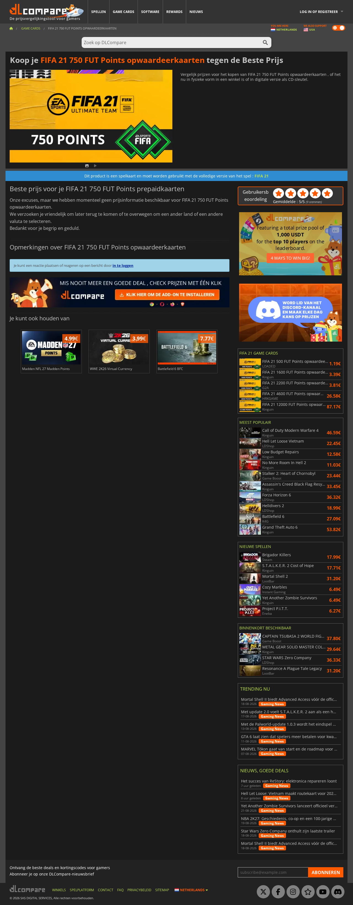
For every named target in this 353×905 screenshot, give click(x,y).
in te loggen (123, 265)
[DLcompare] (28, 888)
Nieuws (196, 11)
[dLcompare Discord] (336, 892)
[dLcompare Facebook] (277, 892)
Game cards (123, 11)
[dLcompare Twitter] (262, 892)
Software (150, 11)
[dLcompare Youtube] (321, 892)
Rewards (174, 11)
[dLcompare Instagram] (292, 892)
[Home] (11, 28)
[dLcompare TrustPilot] (307, 892)
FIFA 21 (262, 176)
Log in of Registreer (319, 11)
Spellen (98, 11)
